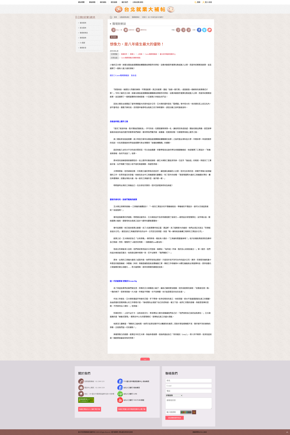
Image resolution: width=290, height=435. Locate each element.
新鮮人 (132, 54)
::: (110, 27)
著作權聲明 (114, 432)
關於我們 (125, 2)
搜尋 (198, 2)
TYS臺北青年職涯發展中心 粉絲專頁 (136, 381)
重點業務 (92, 2)
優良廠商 (83, 23)
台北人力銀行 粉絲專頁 (131, 388)
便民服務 (114, 2)
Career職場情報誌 (151, 54)
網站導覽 (81, 2)
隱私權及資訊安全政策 (126, 432)
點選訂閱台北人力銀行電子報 (89, 409)
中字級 (183, 30)
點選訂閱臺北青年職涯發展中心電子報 (131, 409)
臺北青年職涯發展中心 (168, 54)
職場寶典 (83, 38)
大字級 (188, 30)
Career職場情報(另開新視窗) (131, 58)
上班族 (140, 54)
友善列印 (131, 30)
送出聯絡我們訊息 (174, 418)
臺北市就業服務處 (145, 9)
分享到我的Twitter (204, 30)
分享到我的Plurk (209, 30)
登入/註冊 (208, 2)
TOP (287, 432)
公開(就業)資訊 (138, 2)
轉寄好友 (144, 30)
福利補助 (103, 2)
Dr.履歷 (82, 43)
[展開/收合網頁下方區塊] (145, 359)
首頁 (115, 17)
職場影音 (83, 48)
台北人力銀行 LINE (130, 394)
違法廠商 (83, 28)
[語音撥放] (169, 30)
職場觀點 (114, 37)
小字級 (178, 30)
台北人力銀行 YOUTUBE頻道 (133, 400)
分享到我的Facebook (199, 30)
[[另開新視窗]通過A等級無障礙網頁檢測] (86, 400)
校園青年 (124, 54)
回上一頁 (119, 30)
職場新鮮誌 (84, 33)
